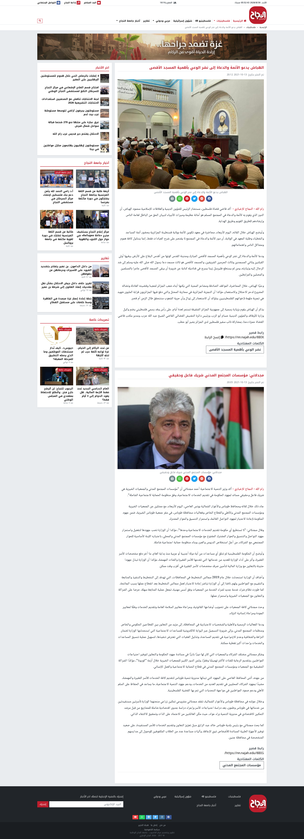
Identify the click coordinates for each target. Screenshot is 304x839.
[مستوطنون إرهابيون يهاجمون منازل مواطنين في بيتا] (104, 148)
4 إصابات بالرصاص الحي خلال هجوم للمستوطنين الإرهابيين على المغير (70, 77)
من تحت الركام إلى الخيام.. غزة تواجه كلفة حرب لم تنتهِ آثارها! (93, 351)
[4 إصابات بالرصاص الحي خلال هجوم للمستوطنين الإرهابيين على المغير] (104, 78)
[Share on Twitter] (194, 199)
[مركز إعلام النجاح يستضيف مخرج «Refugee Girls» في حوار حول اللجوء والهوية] (92, 219)
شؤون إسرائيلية (182, 21)
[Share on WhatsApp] (179, 199)
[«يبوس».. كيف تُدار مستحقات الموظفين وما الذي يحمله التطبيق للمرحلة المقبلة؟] (56, 335)
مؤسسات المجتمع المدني (242, 765)
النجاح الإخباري (258, 15)
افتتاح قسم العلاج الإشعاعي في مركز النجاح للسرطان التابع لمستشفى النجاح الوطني (72, 89)
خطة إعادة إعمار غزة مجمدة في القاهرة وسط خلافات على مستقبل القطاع (67, 300)
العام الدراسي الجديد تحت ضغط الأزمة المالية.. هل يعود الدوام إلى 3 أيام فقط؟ (93, 394)
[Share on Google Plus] (202, 199)
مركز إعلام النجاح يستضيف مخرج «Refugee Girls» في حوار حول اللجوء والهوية (93, 235)
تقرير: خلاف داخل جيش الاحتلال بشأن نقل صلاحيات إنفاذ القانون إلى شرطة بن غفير (66, 285)
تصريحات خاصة (99, 320)
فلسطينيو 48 (203, 21)
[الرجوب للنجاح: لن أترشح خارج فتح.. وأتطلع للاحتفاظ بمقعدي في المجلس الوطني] (56, 376)
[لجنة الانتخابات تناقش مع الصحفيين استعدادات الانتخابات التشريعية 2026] (104, 101)
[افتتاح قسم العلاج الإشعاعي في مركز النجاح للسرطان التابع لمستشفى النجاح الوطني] (104, 90)
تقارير (146, 21)
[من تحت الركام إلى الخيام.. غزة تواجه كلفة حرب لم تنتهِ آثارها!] (92, 335)
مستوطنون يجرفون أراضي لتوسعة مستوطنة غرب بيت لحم (71, 112)
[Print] (172, 199)
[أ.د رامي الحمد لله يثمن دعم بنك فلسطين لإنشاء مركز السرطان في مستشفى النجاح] (56, 178)
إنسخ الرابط (213, 337)
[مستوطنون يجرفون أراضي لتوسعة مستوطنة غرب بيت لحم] (104, 113)
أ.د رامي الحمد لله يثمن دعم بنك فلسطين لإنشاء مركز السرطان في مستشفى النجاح (58, 196)
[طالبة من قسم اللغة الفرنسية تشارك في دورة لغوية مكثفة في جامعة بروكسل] (56, 219)
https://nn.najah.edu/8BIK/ (244, 337)
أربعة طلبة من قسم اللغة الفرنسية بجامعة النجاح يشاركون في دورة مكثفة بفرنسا (93, 196)
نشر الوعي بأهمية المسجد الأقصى (235, 350)
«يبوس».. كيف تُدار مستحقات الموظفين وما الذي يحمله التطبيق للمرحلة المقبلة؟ (58, 353)
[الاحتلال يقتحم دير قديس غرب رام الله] (104, 136)
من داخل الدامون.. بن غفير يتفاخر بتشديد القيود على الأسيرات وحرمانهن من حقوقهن (66, 270)
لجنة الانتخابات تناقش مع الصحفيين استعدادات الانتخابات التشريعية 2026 (70, 101)
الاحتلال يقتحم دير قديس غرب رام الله (76, 134)
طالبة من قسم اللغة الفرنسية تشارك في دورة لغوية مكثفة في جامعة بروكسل (57, 237)
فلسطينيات (223, 21)
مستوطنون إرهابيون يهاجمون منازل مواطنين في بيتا (71, 147)
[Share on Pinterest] (187, 199)
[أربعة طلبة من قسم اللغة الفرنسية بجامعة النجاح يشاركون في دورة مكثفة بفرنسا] (92, 178)
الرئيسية (263, 27)
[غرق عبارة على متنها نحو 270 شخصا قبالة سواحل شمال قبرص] (104, 124)
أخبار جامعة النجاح (129, 21)
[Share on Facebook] (209, 199)
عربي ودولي (162, 21)
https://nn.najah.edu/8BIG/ (244, 753)
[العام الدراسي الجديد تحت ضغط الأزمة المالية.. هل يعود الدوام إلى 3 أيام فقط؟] (92, 376)
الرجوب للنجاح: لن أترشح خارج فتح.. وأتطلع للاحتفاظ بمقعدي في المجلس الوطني (57, 394)
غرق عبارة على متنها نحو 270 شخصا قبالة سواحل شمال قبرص (73, 124)
